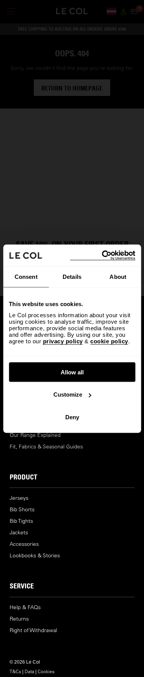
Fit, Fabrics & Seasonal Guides (46, 446)
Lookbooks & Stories (35, 555)
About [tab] (117, 276)
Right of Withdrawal (33, 630)
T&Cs (15, 671)
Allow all (72, 372)
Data (29, 671)
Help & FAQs (25, 607)
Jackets (19, 532)
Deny (72, 416)
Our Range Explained (35, 435)
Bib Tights (21, 521)
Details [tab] (72, 276)
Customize (67, 394)
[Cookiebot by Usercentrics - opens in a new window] (102, 255)
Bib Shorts (22, 509)
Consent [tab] (26, 276)
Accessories (24, 544)
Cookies (46, 671)
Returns (19, 619)
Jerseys (19, 498)
